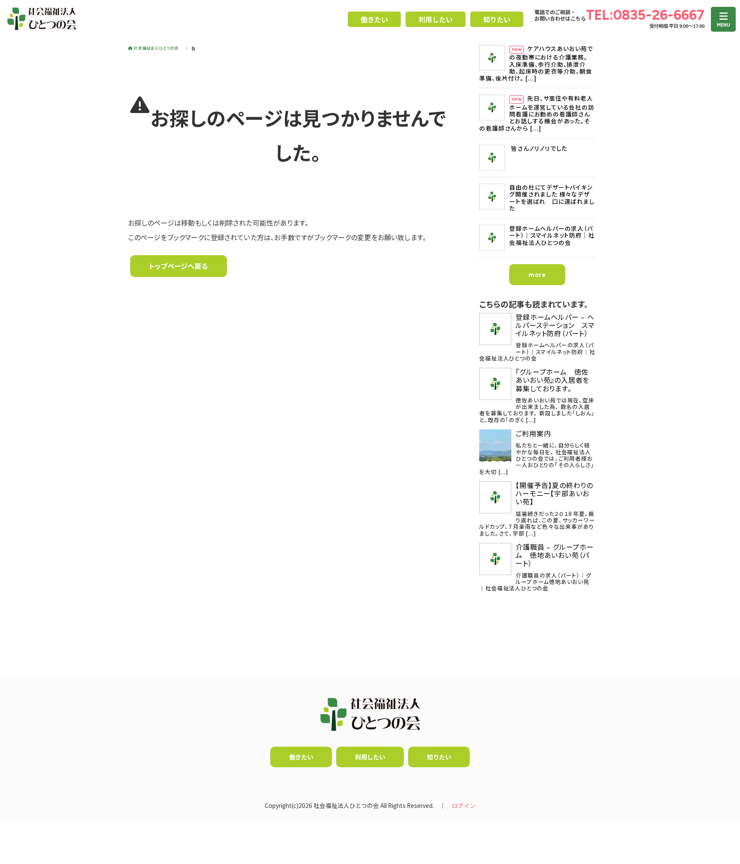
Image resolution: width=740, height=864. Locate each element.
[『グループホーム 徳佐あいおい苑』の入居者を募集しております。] (495, 384)
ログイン (464, 805)
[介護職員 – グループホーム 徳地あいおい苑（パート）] (495, 559)
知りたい (496, 19)
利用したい (435, 19)
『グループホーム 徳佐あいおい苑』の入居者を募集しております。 (552, 380)
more (537, 274)
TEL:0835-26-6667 (645, 15)
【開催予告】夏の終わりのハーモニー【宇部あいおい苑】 (554, 493)
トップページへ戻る (178, 266)
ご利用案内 (533, 433)
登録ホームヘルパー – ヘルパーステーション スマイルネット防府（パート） (555, 325)
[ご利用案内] (495, 445)
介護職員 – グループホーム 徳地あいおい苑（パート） (555, 555)
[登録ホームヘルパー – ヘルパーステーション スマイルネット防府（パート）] (495, 329)
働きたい (374, 19)
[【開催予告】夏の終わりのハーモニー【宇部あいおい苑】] (495, 497)
